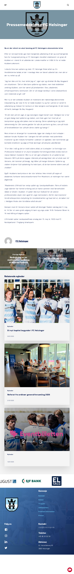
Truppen (41, 504)
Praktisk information (46, 511)
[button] (5, 5)
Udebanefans (43, 508)
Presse (41, 515)
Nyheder (37, 19)
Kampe (41, 500)
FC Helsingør (22, 241)
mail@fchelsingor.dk (46, 527)
